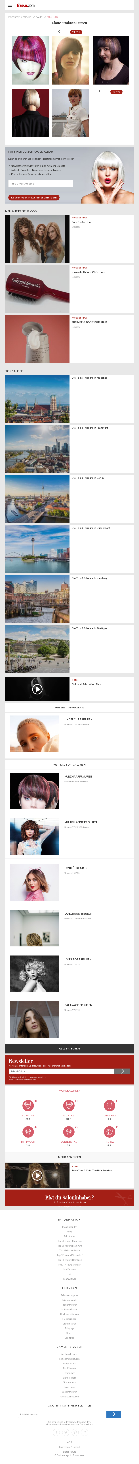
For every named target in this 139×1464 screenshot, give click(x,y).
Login (69, 1274)
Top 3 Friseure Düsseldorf (70, 1255)
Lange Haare (69, 1363)
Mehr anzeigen (69, 1157)
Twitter (65, 1432)
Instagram (84, 1432)
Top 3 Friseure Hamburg (70, 1260)
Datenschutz (31, 1079)
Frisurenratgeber (69, 1295)
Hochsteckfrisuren (69, 1314)
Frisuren (69, 1287)
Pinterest (75, 1432)
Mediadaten (70, 1269)
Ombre (69, 1333)
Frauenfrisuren (69, 1304)
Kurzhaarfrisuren (69, 1354)
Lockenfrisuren (69, 1392)
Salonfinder (69, 1236)
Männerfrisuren (69, 1309)
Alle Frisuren (69, 1048)
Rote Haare (69, 1387)
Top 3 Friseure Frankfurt (70, 1245)
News (69, 1231)
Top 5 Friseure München (70, 1241)
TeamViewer (69, 1279)
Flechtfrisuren (69, 1319)
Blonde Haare (69, 1377)
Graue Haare (69, 1382)
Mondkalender (69, 1227)
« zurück (59, 31)
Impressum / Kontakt (69, 1447)
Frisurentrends (69, 1300)
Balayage (69, 1328)
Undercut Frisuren (69, 1396)
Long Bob (69, 1337)
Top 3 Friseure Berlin (69, 1250)
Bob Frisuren (69, 1368)
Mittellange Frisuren (69, 1359)
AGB (69, 1442)
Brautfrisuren (69, 1323)
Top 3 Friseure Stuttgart (69, 1264)
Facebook (56, 1432)
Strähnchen (69, 1373)
